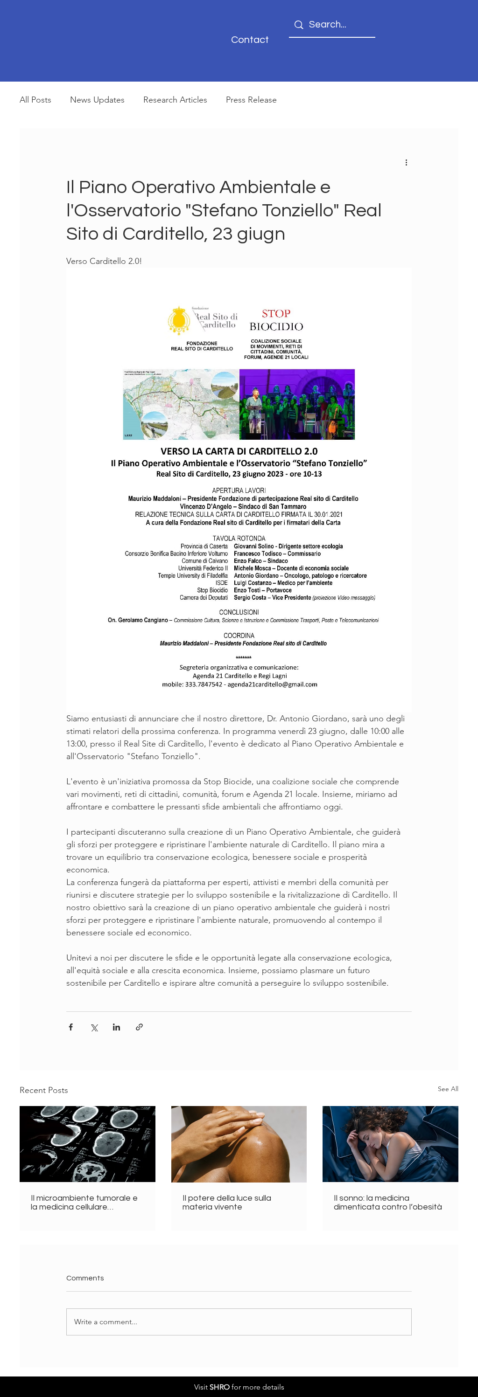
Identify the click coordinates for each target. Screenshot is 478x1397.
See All (448, 1089)
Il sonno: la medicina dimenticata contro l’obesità (388, 1202)
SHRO (220, 1387)
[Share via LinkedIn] (116, 1027)
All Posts (35, 100)
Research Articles (175, 100)
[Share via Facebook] (70, 1027)
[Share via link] (139, 1027)
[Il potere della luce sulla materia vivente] (239, 1144)
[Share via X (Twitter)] (93, 1027)
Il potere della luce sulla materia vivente (227, 1202)
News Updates (97, 100)
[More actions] (406, 161)
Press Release (251, 100)
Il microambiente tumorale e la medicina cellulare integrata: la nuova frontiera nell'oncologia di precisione (84, 1202)
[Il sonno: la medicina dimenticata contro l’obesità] (390, 1144)
